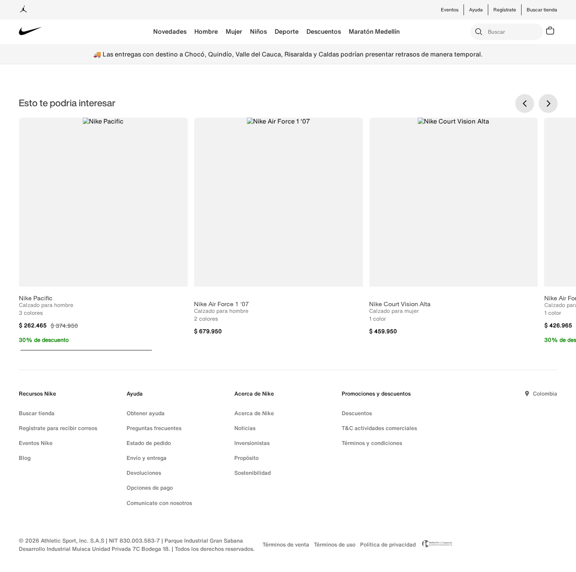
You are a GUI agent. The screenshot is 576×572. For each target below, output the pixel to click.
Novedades (170, 31)
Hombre (206, 31)
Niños (258, 31)
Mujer (234, 31)
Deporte (287, 31)
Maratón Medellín (374, 31)
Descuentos (323, 31)
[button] (86, 350)
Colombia (545, 393)
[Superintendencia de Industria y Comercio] (435, 544)
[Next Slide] (548, 103)
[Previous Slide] (524, 103)
